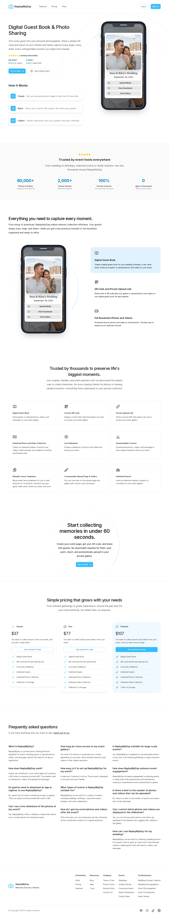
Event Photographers (147, 888)
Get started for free (32, 649)
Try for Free (15, 71)
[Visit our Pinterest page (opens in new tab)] (159, 910)
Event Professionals (146, 892)
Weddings (123, 880)
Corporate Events (126, 888)
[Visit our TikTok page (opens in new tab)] (153, 910)
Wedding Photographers (148, 884)
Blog (92, 880)
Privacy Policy (109, 884)
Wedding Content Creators (149, 880)
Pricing (78, 884)
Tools (92, 888)
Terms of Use (108, 880)
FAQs (77, 880)
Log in (143, 6)
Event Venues (143, 896)
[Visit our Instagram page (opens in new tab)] (147, 910)
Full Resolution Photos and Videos (113, 318)
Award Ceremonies (126, 892)
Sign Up (155, 6)
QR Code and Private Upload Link (113, 289)
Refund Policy (109, 888)
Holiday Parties (125, 884)
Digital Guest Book (105, 260)
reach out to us (61, 733)
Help (92, 884)
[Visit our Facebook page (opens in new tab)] (141, 910)
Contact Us (108, 892)
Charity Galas (124, 896)
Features (79, 888)
